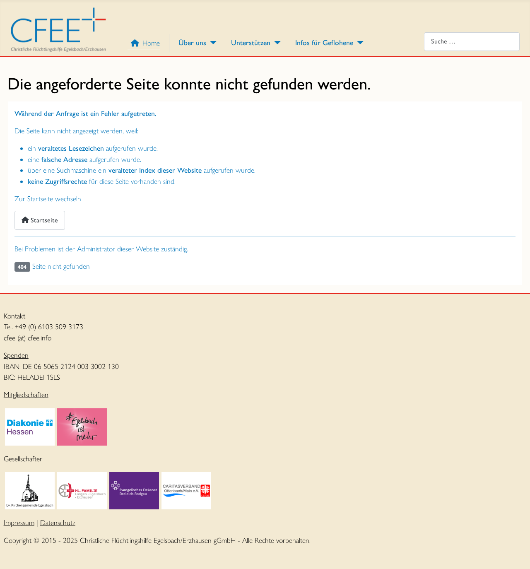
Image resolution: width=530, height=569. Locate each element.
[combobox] (472, 41)
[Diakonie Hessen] (30, 426)
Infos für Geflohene (324, 42)
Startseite (43, 220)
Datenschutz (57, 522)
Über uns (192, 42)
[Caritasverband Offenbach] (186, 489)
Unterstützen (250, 42)
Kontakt (14, 315)
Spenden (16, 355)
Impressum (19, 522)
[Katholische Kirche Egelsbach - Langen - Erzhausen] (82, 489)
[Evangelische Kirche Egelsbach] (30, 489)
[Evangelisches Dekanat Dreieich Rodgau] (134, 489)
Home (151, 43)
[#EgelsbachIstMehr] (82, 426)
